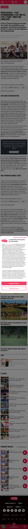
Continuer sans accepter (20, 237)
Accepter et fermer (14, 283)
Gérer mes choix (14, 288)
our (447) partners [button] (8, 244)
